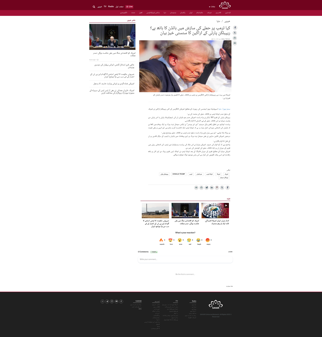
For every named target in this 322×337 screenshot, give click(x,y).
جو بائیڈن (199, 174)
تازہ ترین (228, 12)
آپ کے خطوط (192, 317)
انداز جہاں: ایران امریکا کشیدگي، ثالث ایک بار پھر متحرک (217, 222)
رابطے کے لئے (137, 307)
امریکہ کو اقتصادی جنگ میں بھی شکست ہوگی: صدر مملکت (187, 222)
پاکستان (182, 12)
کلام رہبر (218, 12)
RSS (140, 309)
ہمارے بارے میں (190, 315)
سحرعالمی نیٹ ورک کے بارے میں (170, 316)
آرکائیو (193, 311)
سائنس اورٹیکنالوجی (153, 12)
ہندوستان (173, 12)
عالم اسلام (199, 12)
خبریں (99, 6)
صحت (133, 12)
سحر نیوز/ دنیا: (224, 109)
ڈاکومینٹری (123, 12)
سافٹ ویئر (192, 313)
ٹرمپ (190, 174)
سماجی (194, 307)
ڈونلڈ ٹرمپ (209, 174)
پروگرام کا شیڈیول (171, 320)
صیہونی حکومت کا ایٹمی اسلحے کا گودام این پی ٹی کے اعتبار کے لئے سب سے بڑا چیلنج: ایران (156, 224)
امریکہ (226, 174)
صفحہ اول (120, 6)
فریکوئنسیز (173, 311)
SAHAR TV (215, 305)
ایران (190, 12)
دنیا (165, 12)
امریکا (218, 174)
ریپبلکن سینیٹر (224, 177)
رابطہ (176, 313)
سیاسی (194, 309)
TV (105, 6)
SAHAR (226, 5)
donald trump (179, 174)
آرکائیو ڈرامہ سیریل (170, 304)
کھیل (140, 12)
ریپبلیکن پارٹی (164, 174)
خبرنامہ (209, 12)
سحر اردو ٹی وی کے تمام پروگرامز (171, 308)
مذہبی (194, 304)
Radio (111, 6)
